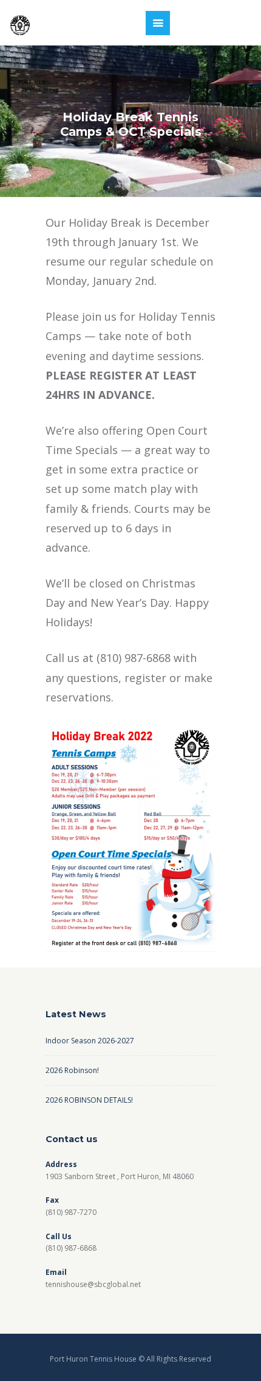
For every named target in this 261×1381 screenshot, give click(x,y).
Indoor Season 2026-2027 (90, 1040)
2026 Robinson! (72, 1070)
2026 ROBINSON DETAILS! (89, 1100)
